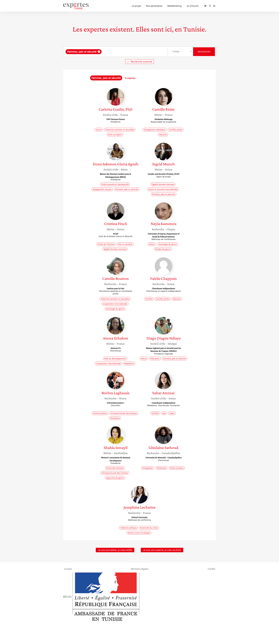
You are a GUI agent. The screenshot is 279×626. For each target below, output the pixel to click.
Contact (68, 569)
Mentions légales (140, 569)
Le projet (136, 5)
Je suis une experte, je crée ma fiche (162, 550)
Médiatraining (174, 5)
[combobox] (116, 51)
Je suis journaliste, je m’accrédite (115, 550)
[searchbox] (131, 52)
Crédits (211, 569)
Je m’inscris (192, 5)
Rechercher (204, 52)
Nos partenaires (154, 5)
